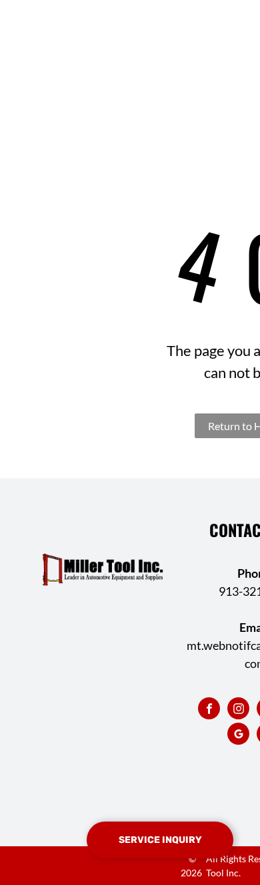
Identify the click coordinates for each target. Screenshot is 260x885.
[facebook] (209, 710)
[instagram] (238, 710)
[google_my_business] (238, 735)
